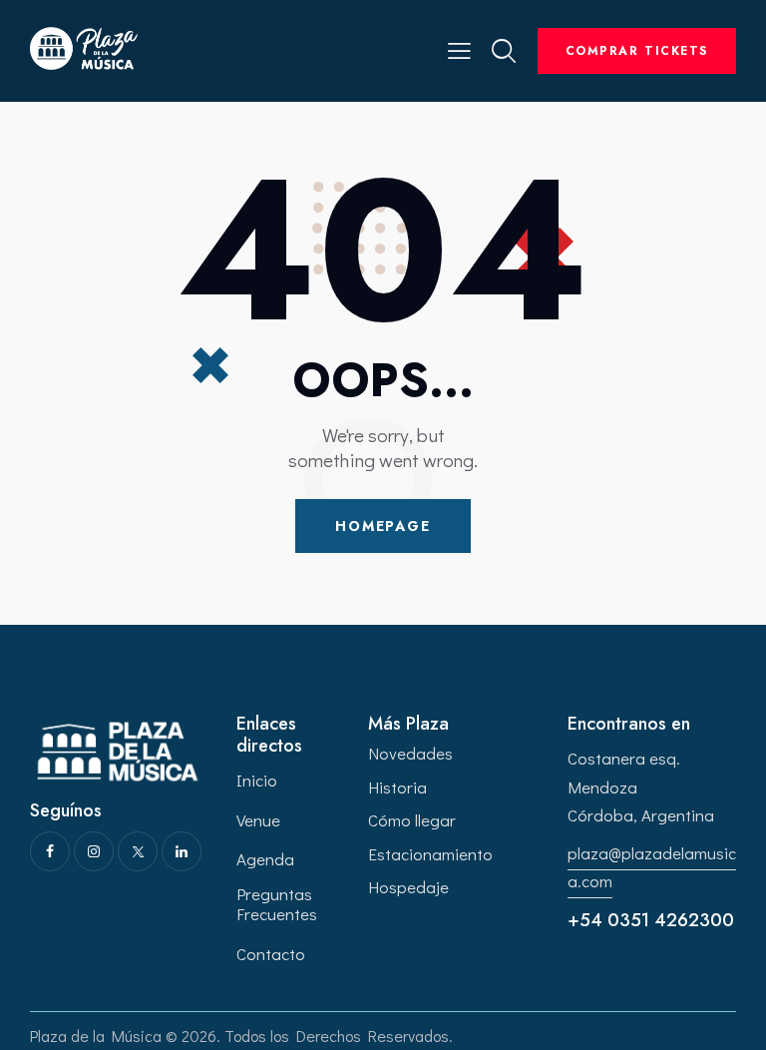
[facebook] (50, 851)
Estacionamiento (430, 853)
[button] (459, 48)
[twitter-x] (138, 851)
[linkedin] (181, 851)
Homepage (383, 526)
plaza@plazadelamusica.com (652, 866)
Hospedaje (408, 886)
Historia (397, 787)
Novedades (410, 753)
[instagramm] (94, 851)
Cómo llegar (412, 819)
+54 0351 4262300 (651, 920)
